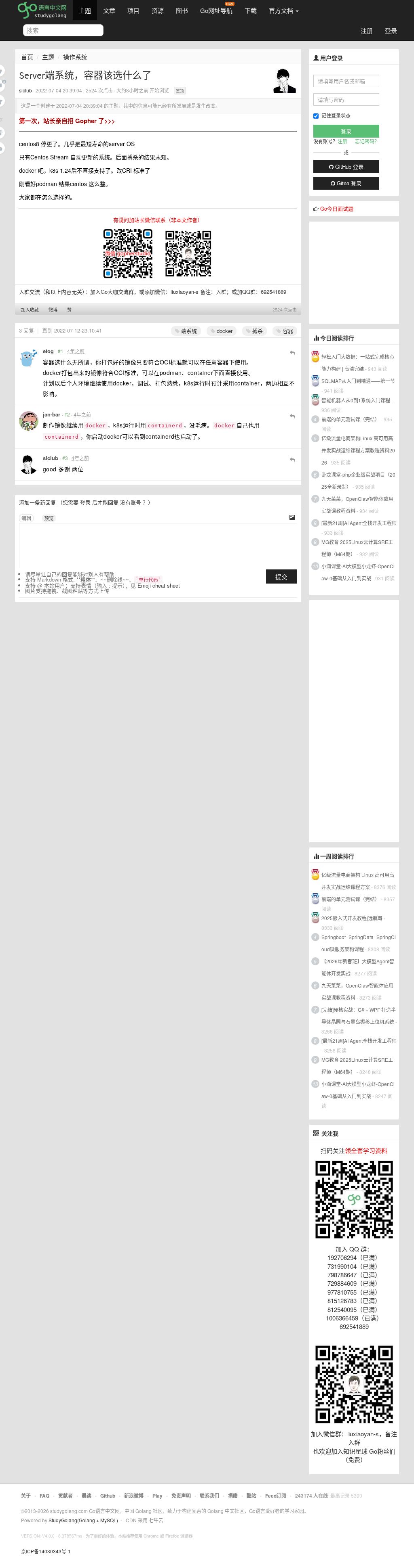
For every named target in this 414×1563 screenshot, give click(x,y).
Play (157, 1495)
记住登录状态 (336, 115)
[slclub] (284, 80)
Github (107, 1495)
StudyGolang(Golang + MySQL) (83, 1520)
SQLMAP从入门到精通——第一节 (358, 380)
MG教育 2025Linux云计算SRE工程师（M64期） (357, 547)
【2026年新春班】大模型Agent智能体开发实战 (357, 967)
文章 (109, 10)
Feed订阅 (275, 1495)
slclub (25, 90)
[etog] (28, 357)
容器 (287, 331)
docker (223, 331)
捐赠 (233, 1495)
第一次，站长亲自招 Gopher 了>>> (67, 120)
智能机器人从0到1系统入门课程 (355, 400)
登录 (391, 30)
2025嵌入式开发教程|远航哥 (351, 917)
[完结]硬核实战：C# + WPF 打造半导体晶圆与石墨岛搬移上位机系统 (358, 1015)
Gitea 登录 (348, 183)
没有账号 (130, 502)
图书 (182, 10)
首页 (27, 56)
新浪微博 (134, 1495)
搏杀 (257, 331)
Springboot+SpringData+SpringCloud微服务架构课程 (358, 942)
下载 (251, 10)
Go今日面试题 (336, 208)
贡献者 (65, 1495)
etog (48, 351)
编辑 (26, 518)
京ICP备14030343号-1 (46, 1551)
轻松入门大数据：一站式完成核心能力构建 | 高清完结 (357, 362)
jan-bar (51, 414)
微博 (53, 309)
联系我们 (209, 1495)
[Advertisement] (361, 272)
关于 (26, 1495)
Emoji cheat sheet (158, 585)
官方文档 (282, 10)
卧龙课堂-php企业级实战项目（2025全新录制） (358, 480)
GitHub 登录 (348, 166)
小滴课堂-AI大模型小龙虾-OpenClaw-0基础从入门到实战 (358, 572)
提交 (281, 576)
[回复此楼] (292, 352)
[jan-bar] (28, 421)
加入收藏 (30, 309)
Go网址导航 (216, 10)
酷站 (251, 1495)
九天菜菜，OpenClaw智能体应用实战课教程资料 (357, 504)
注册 (367, 30)
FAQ (44, 1495)
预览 (49, 518)
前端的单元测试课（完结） (350, 419)
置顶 (180, 91)
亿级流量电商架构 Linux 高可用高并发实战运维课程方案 (357, 880)
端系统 (188, 331)
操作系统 (75, 56)
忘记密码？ (367, 141)
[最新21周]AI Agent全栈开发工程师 (359, 522)
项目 (133, 10)
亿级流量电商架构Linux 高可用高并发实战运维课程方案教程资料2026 (358, 450)
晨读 (86, 1495)
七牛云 (156, 1520)
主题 (85, 10)
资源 (158, 10)
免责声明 (181, 1495)
